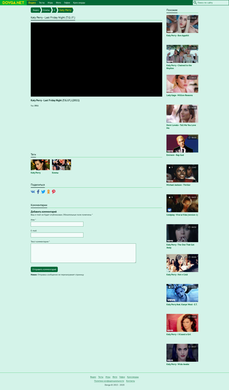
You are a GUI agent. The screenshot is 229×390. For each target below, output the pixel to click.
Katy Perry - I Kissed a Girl (178, 334)
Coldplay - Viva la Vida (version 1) (182, 214)
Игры (50, 2)
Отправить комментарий (44, 269)
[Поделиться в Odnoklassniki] (49, 191)
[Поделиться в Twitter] (43, 191)
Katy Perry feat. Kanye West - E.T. (181, 304)
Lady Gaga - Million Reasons (179, 95)
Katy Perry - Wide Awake (177, 364)
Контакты (130, 381)
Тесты (42, 2)
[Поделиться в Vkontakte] (33, 191)
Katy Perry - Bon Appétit (177, 35)
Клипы (46, 10)
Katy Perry (65, 10)
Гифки (67, 2)
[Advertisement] (96, 131)
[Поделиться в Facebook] (38, 191)
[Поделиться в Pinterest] (54, 191)
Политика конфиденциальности (109, 381)
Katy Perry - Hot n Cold (177, 274)
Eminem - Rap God (175, 155)
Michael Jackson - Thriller (178, 184)
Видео (32, 2)
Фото (58, 2)
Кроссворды (79, 2)
